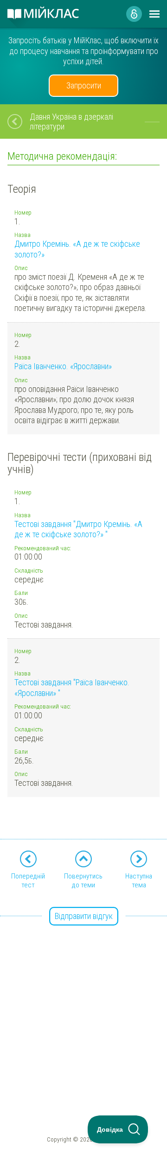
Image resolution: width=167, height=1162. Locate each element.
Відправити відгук (84, 916)
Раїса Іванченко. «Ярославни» (63, 366)
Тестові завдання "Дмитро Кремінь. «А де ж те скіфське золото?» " (78, 529)
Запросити (83, 85)
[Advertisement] (83, 1001)
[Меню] (154, 14)
